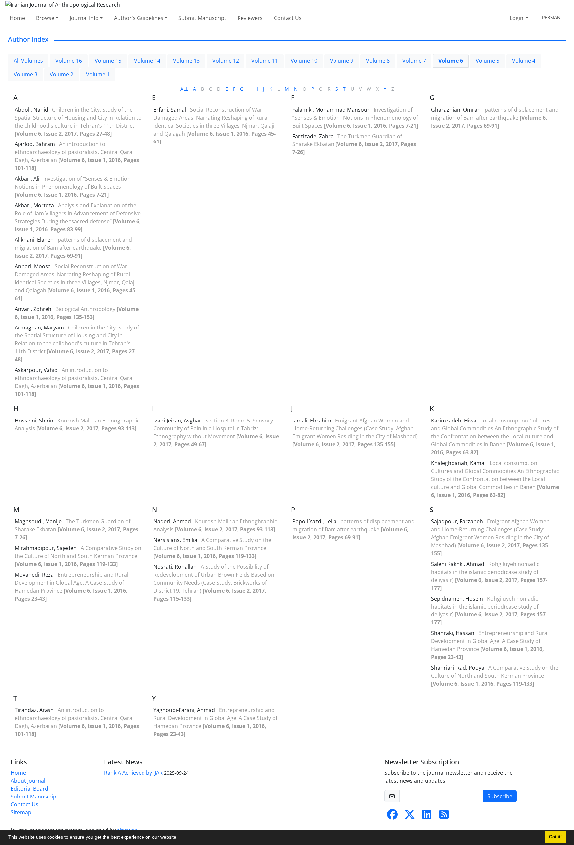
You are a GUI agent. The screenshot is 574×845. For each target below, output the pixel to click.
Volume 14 (147, 60)
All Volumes (28, 60)
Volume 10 (304, 60)
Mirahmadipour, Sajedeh (46, 548)
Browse (45, 18)
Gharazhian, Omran (456, 109)
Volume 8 (378, 60)
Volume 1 (98, 74)
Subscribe (499, 796)
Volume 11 (264, 60)
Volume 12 (225, 60)
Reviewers (250, 18)
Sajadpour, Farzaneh (457, 521)
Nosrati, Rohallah (175, 566)
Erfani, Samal (170, 109)
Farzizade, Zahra (313, 136)
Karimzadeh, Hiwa (454, 420)
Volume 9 (341, 60)
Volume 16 (68, 60)
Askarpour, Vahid (37, 370)
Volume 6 (450, 60)
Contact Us (288, 18)
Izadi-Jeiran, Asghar (178, 420)
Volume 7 (414, 60)
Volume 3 (25, 74)
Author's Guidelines (138, 18)
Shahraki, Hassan (453, 633)
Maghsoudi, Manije (39, 521)
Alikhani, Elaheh (35, 239)
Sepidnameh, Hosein (457, 598)
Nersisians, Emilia (176, 540)
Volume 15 (108, 60)
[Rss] (444, 816)
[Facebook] (392, 816)
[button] (180, 838)
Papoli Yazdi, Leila (315, 521)
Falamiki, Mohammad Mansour (331, 109)
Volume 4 (523, 60)
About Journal (28, 780)
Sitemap (21, 812)
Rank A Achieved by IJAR (133, 772)
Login (517, 18)
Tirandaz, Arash (35, 710)
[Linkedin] (427, 816)
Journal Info (84, 18)
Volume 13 (186, 60)
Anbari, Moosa (33, 266)
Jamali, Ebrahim (312, 420)
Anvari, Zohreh (34, 309)
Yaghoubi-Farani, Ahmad (184, 710)
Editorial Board (29, 788)
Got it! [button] (555, 837)
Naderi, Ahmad (172, 521)
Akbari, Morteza (35, 205)
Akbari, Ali (28, 178)
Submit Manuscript (202, 18)
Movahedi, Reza (35, 574)
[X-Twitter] (410, 816)
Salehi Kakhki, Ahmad (458, 564)
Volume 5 (487, 60)
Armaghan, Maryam (40, 327)
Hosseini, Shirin (35, 420)
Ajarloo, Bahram (35, 144)
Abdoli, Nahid (32, 109)
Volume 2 (61, 74)
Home (17, 18)
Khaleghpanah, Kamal (459, 463)
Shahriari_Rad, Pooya (458, 667)
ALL (184, 89)
